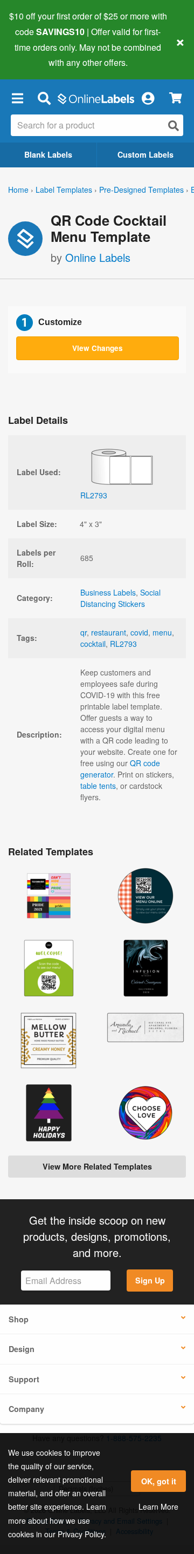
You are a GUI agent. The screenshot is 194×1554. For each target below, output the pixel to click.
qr (83, 632)
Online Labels (97, 257)
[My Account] (147, 98)
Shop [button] (19, 1319)
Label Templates (64, 189)
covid (139, 632)
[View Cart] (175, 98)
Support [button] (24, 1379)
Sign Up (150, 1280)
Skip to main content (39, 54)
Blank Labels (48, 154)
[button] (17, 98)
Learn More (158, 1506)
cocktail (93, 643)
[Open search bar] (44, 98)
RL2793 (123, 643)
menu (162, 632)
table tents (98, 785)
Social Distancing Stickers (120, 598)
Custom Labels (145, 154)
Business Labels (108, 592)
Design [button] (21, 1348)
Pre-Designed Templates (141, 189)
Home (18, 189)
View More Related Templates (97, 1166)
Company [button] (26, 1408)
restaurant (108, 632)
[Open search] (173, 126)
